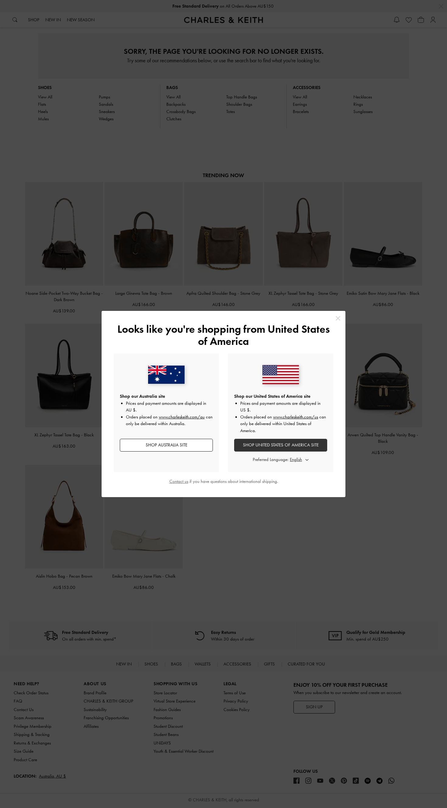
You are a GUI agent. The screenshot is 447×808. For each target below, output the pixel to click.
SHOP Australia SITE (166, 445)
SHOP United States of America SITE (281, 445)
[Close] (338, 318)
